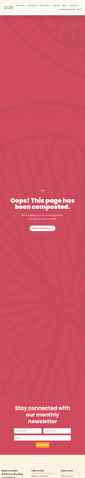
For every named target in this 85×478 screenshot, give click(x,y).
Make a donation (39, 476)
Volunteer (56, 5)
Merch (79, 9)
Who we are (67, 476)
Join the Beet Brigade (67, 9)
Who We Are (32, 5)
